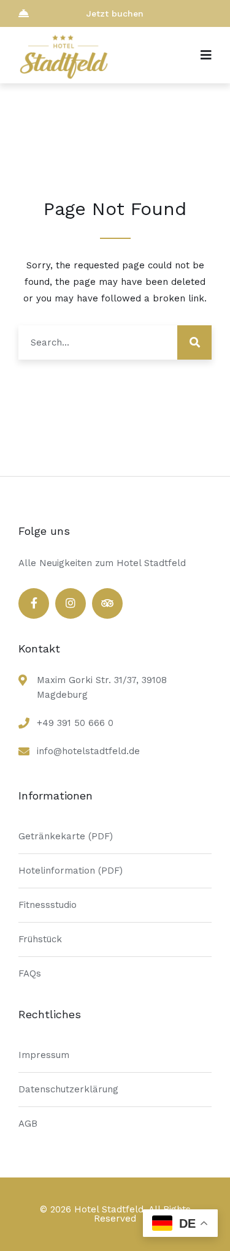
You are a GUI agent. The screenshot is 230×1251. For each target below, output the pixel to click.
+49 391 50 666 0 (75, 722)
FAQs (29, 973)
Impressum (43, 1054)
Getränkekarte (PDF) (65, 836)
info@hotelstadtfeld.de (88, 751)
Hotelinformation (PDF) (70, 870)
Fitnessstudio (47, 904)
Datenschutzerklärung (68, 1089)
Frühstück (40, 939)
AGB (27, 1123)
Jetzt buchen (115, 13)
